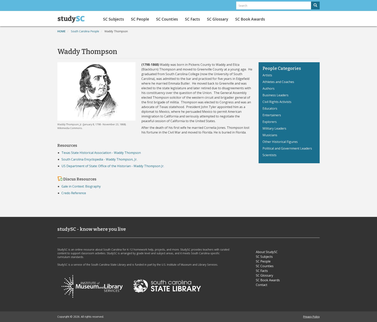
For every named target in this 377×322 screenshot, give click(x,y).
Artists (267, 75)
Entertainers (272, 115)
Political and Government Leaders (287, 148)
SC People (140, 19)
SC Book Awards (250, 19)
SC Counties (167, 19)
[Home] (72, 19)
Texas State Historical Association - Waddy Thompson (101, 153)
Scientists (269, 155)
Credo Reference (73, 193)
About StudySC (267, 252)
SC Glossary (217, 19)
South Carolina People (85, 31)
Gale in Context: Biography (81, 186)
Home (61, 31)
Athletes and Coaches (278, 82)
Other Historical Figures (280, 142)
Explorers (270, 122)
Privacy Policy (311, 316)
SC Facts (192, 19)
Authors (269, 88)
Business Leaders (275, 95)
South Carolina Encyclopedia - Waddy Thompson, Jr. (99, 159)
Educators (270, 108)
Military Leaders (274, 128)
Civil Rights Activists (277, 102)
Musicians (270, 135)
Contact (261, 285)
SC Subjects (113, 19)
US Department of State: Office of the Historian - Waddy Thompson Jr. (112, 166)
